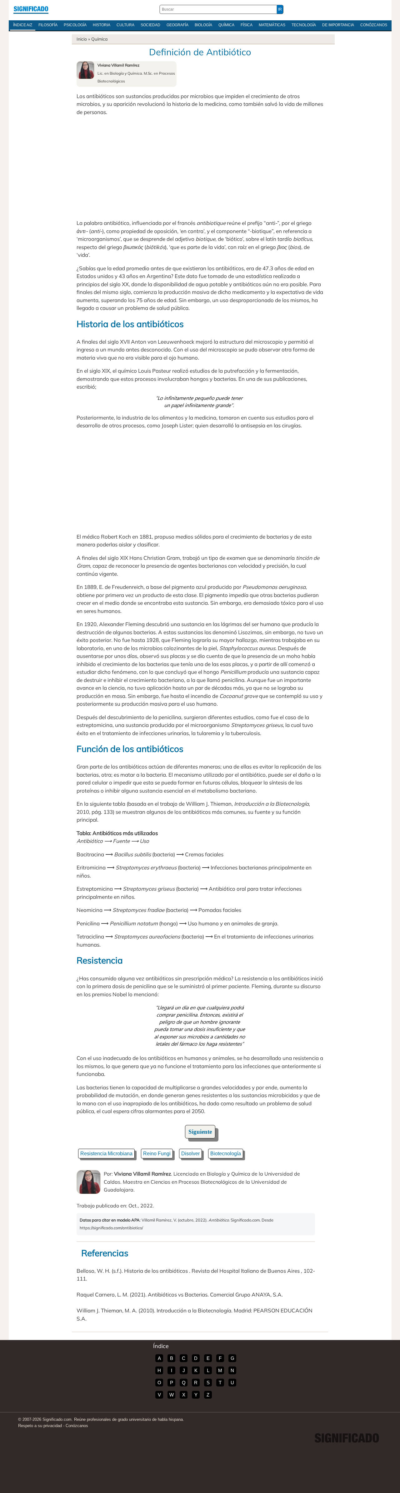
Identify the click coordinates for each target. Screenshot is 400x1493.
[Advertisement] (200, 167)
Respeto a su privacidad (40, 1425)
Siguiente (200, 1131)
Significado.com (30, 9)
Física (246, 25)
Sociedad (150, 25)
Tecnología (304, 25)
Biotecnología (225, 1153)
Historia (101, 25)
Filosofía (48, 25)
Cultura (125, 25)
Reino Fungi (157, 1153)
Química (226, 25)
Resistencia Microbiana (106, 1153)
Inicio (82, 39)
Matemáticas (272, 25)
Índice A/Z (22, 25)
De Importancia (338, 25)
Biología (203, 25)
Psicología (75, 25)
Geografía (177, 25)
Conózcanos (373, 25)
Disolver (190, 1153)
